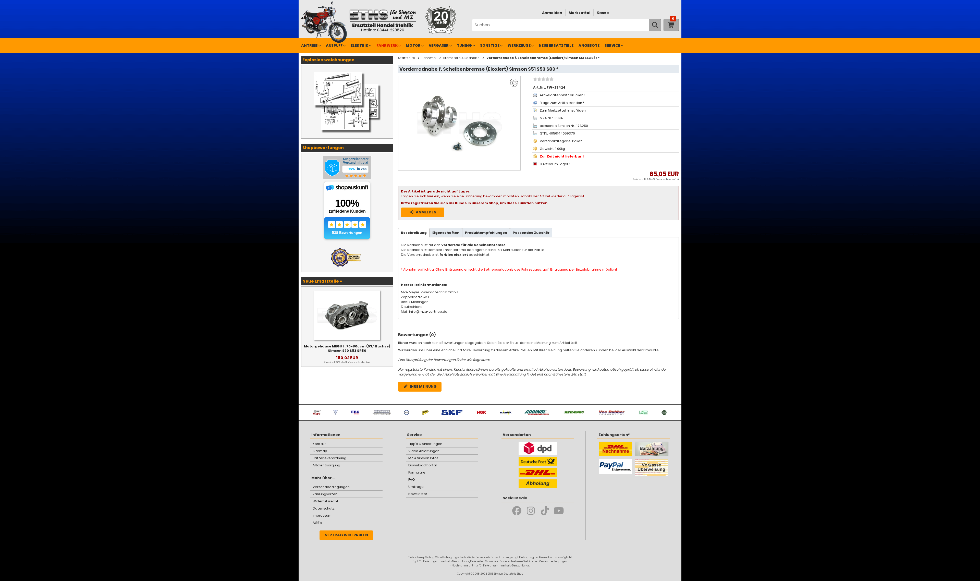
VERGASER (439, 45)
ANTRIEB (309, 45)
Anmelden (552, 12)
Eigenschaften (445, 232)
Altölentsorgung (326, 465)
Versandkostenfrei (667, 179)
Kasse (603, 12)
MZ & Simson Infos (423, 458)
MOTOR (413, 45)
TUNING (464, 45)
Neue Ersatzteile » (322, 281)
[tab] (414, 232)
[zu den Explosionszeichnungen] (347, 70)
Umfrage (416, 486)
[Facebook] (517, 511)
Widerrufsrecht (325, 501)
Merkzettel (579, 12)
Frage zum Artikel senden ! (562, 102)
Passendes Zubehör (531, 232)
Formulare (416, 472)
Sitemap (320, 451)
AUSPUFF (334, 45)
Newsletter (417, 493)
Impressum (322, 515)
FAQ (411, 479)
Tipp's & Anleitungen (425, 443)
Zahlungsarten (325, 494)
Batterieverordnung (329, 458)
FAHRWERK (387, 45)
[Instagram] (531, 511)
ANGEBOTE (589, 45)
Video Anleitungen (423, 451)
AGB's (317, 522)
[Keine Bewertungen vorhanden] (543, 79)
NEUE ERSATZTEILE (556, 45)
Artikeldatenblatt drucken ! (562, 95)
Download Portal (422, 465)
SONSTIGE (489, 45)
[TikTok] (545, 511)
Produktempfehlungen (486, 232)
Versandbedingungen (331, 487)
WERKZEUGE (519, 45)
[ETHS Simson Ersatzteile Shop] (382, 20)
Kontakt (319, 443)
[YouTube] (559, 511)
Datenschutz (324, 508)
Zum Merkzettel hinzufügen (563, 110)
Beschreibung (414, 232)
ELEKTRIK (359, 45)
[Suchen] (655, 25)
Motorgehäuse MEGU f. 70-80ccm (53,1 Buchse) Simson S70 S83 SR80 (347, 348)
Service (612, 45)
